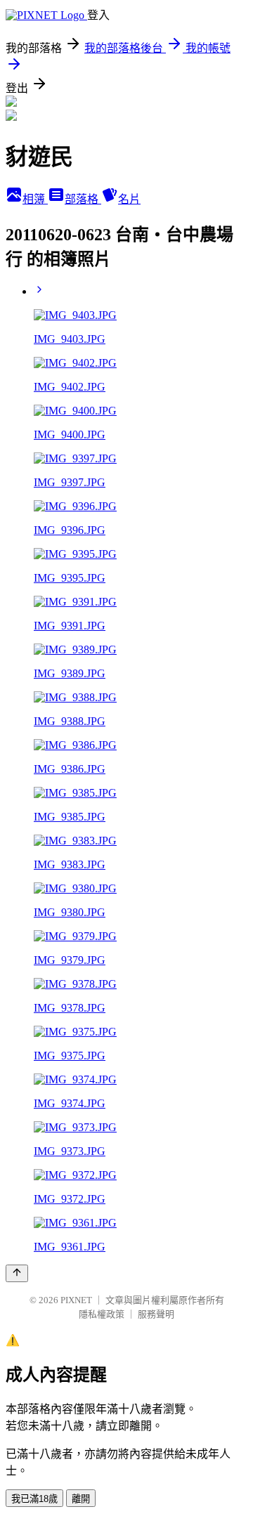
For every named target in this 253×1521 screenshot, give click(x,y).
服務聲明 (156, 1314)
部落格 (83, 199)
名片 (129, 199)
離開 (81, 1499)
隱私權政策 (101, 1314)
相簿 (35, 199)
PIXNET (76, 1300)
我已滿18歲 (34, 1499)
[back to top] (17, 1273)
